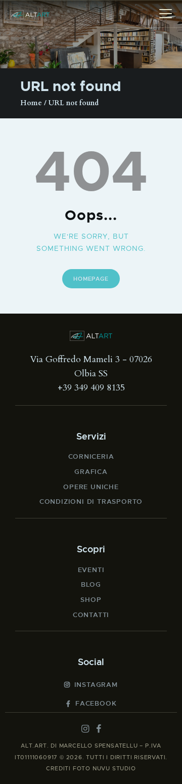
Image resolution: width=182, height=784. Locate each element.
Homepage (90, 278)
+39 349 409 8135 (91, 387)
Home (31, 103)
